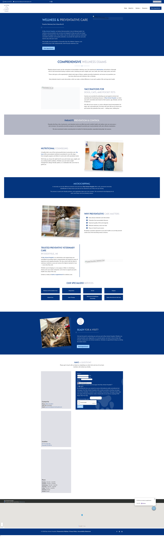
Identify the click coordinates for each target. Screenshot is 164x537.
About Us (130, 8)
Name (79, 373)
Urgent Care (50, 297)
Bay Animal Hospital (49, 31)
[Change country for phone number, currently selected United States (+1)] (78, 383)
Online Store (157, 1)
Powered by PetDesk (62, 531)
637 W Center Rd (46, 444)
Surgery (114, 290)
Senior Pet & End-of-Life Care (114, 297)
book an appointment (57, 274)
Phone (78, 381)
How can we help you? (83, 399)
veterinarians (99, 69)
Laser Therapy (71, 297)
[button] (154, 508)
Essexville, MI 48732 (47, 445)
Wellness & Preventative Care (50, 290)
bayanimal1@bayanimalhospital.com (53, 407)
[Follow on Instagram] (52, 2)
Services (138, 8)
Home (125, 8)
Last (90, 377)
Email (79, 379)
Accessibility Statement (84, 531)
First (90, 375)
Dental (92, 290)
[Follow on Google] (122, 532)
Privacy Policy (91, 395)
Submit (80, 406)
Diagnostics (71, 290)
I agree (81, 386)
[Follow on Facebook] (50, 2)
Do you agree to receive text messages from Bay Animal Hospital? (94, 384)
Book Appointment (155, 8)
